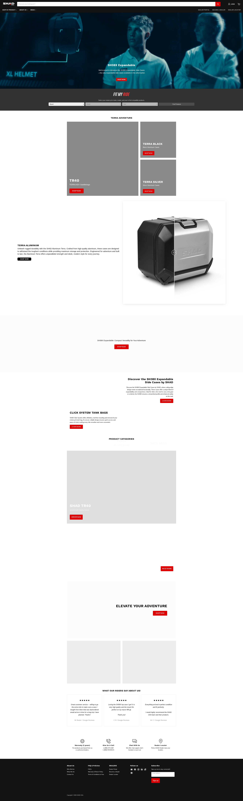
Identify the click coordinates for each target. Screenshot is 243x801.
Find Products (176, 104)
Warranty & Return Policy (95, 771)
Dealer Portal (203, 10)
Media (32, 10)
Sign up (155, 780)
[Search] (218, 4)
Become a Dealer (218, 10)
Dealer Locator (234, 10)
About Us (23, 10)
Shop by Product (9, 10)
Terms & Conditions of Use (96, 774)
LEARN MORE (166, 401)
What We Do (71, 771)
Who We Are (70, 769)
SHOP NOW (121, 79)
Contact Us (70, 774)
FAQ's (90, 769)
